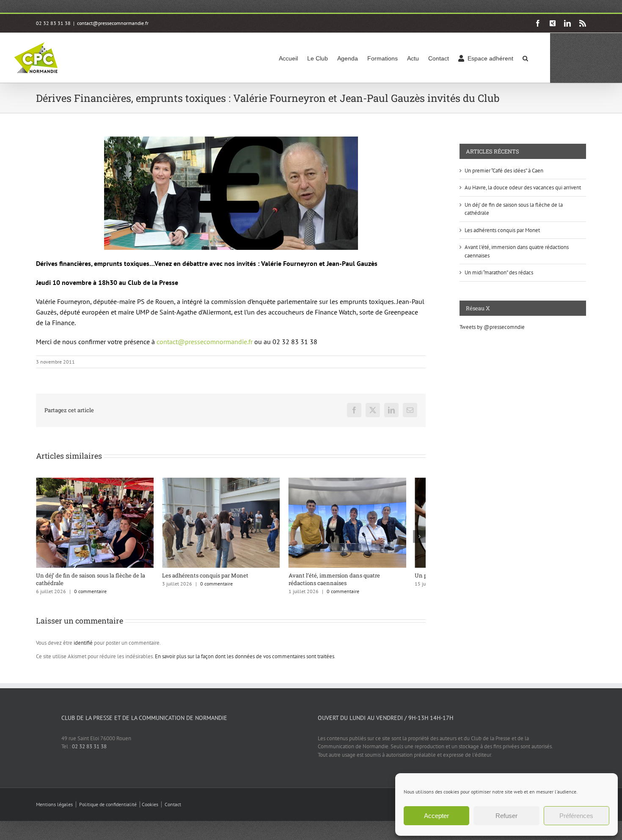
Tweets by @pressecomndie (492, 327)
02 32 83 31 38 (89, 751)
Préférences (576, 815)
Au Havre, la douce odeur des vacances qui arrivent (523, 187)
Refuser (506, 815)
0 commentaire (90, 596)
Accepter (436, 815)
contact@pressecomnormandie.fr (113, 23)
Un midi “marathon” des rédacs (499, 272)
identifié (83, 647)
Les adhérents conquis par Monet (212, 580)
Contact (173, 809)
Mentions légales (54, 809)
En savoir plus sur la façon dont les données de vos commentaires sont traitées (244, 661)
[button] (525, 57)
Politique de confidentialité (108, 809)
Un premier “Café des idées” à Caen (504, 170)
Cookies (150, 809)
